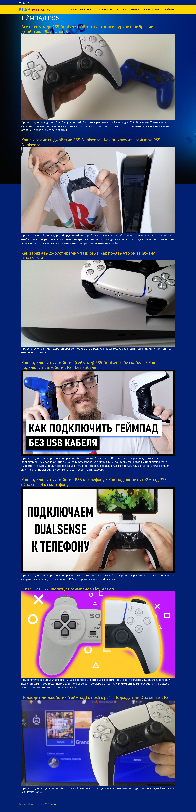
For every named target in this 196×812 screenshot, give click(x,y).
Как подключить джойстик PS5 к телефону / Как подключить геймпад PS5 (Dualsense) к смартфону (94, 482)
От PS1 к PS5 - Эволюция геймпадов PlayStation (67, 589)
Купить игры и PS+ (82, 9)
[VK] (28, 2)
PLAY (24, 9)
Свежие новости (108, 9)
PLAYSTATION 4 (152, 9)
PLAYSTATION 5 (130, 9)
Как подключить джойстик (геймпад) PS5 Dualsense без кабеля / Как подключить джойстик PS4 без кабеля (88, 365)
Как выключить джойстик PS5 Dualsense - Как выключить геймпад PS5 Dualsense (90, 142)
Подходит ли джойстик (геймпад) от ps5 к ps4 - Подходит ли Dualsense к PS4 (96, 697)
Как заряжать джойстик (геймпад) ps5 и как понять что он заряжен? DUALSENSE (88, 255)
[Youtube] (20, 2)
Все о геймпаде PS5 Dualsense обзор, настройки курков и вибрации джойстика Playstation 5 (87, 29)
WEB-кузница (51, 804)
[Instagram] (24, 2)
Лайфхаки (171, 9)
